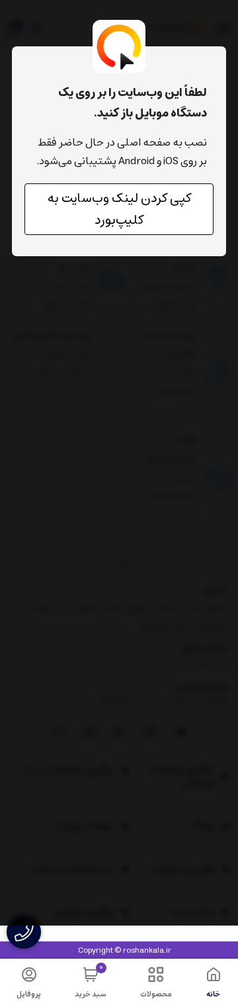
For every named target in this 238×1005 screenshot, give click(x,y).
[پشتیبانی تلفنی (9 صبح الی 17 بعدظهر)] (24, 932)
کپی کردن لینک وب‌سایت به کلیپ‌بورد (119, 209)
